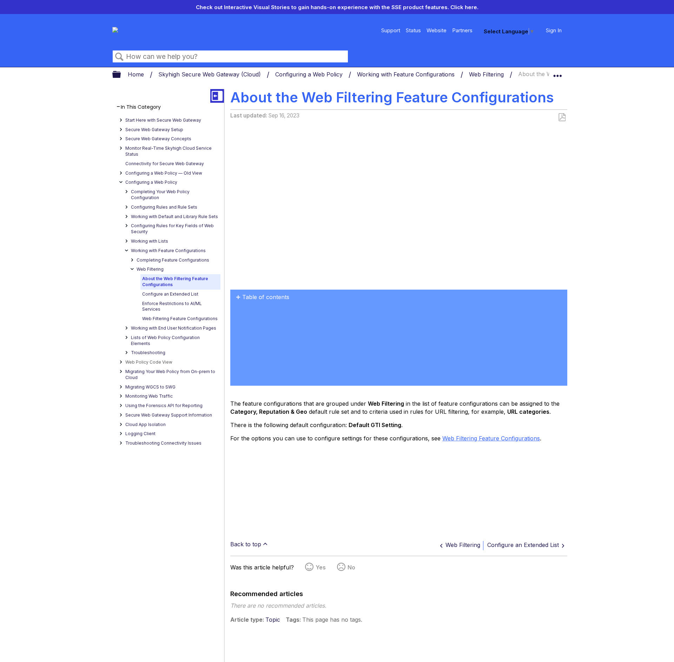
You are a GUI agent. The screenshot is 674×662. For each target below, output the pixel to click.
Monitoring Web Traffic (149, 396)
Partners (462, 30)
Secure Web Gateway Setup (154, 129)
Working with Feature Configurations (406, 74)
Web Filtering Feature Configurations (180, 318)
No (351, 567)
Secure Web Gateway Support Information (168, 415)
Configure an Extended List (170, 294)
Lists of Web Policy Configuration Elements (165, 340)
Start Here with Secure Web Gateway (163, 120)
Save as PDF (562, 117)
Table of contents (265, 296)
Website (437, 30)
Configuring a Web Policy (309, 74)
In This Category (141, 107)
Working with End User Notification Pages (173, 328)
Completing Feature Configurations (173, 260)
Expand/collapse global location (557, 72)
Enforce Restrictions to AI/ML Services (172, 306)
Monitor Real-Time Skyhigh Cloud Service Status (168, 151)
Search (119, 57)
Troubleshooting (148, 352)
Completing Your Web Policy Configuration (160, 194)
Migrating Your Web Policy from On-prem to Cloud (170, 374)
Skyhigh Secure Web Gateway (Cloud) (210, 74)
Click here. (464, 7)
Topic (272, 619)
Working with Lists (149, 241)
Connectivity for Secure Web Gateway (164, 163)
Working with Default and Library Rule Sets (174, 216)
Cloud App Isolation (145, 424)
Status (413, 30)
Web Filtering (487, 74)
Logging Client (140, 433)
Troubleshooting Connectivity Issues (163, 443)
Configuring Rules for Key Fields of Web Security (172, 228)
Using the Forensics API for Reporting (164, 405)
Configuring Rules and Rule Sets (164, 207)
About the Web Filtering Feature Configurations (175, 281)
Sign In (554, 30)
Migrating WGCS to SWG (150, 387)
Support (390, 30)
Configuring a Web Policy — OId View (163, 173)
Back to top (245, 544)
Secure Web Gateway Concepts (158, 138)
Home (137, 74)
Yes (321, 567)
